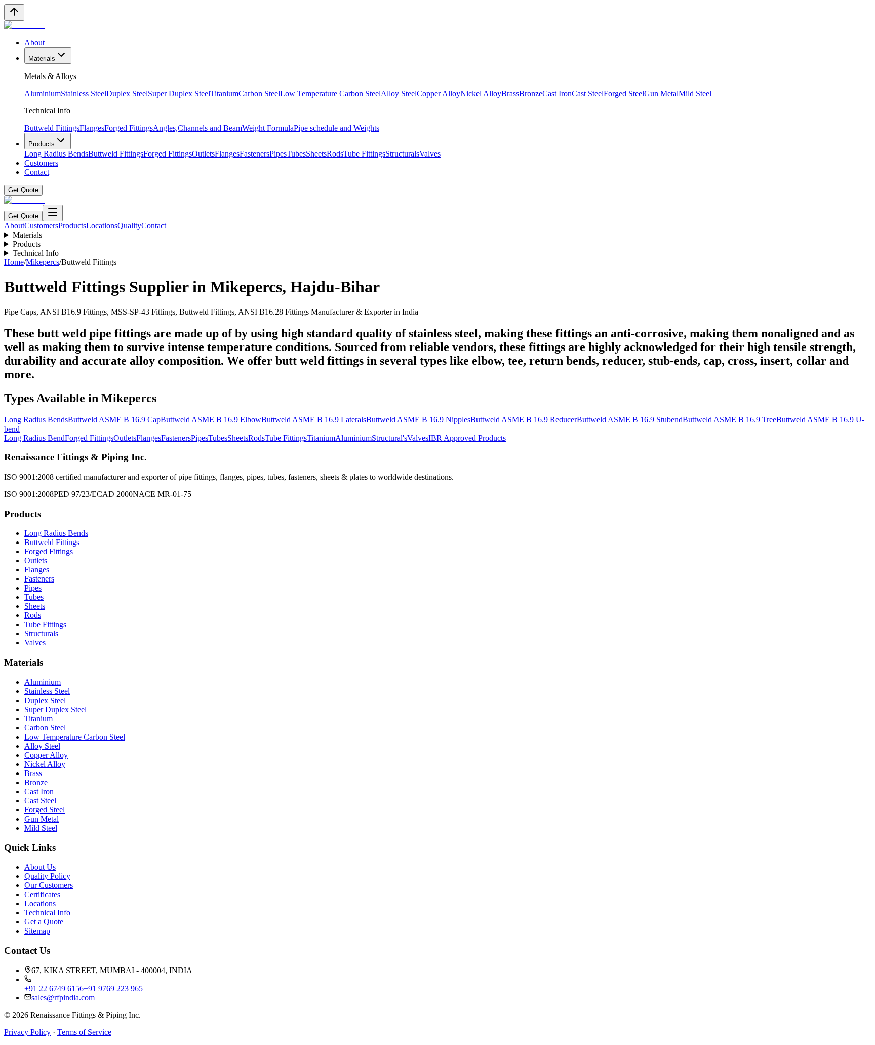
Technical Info (36, 253)
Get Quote (23, 190)
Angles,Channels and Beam (197, 128)
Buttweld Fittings (51, 128)
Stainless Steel (83, 93)
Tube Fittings (364, 153)
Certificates (42, 894)
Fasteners (254, 153)
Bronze (530, 93)
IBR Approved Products (467, 438)
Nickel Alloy (480, 93)
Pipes (278, 153)
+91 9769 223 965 (113, 988)
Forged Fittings (128, 128)
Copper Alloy (438, 93)
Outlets (203, 153)
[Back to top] (14, 12)
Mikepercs (42, 262)
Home (14, 262)
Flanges (91, 128)
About (34, 42)
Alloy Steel (399, 93)
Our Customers (48, 885)
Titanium (224, 93)
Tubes (296, 153)
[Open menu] (53, 213)
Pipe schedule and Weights (336, 128)
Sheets (316, 153)
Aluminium (42, 93)
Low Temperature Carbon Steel (330, 93)
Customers (41, 163)
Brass (510, 93)
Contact (36, 172)
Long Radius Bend (34, 438)
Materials (41, 58)
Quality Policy (47, 876)
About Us (40, 867)
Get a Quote (43, 921)
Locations (101, 225)
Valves (430, 153)
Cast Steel (588, 93)
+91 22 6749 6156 (54, 988)
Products (41, 144)
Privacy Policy (27, 1032)
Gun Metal (661, 93)
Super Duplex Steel (179, 93)
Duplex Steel (127, 93)
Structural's (389, 438)
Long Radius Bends (56, 153)
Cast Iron (557, 93)
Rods (335, 153)
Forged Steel (624, 93)
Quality (129, 225)
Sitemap (37, 930)
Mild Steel (695, 93)
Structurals (402, 153)
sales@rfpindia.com (63, 997)
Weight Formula (268, 128)
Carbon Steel (259, 93)
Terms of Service (84, 1032)
